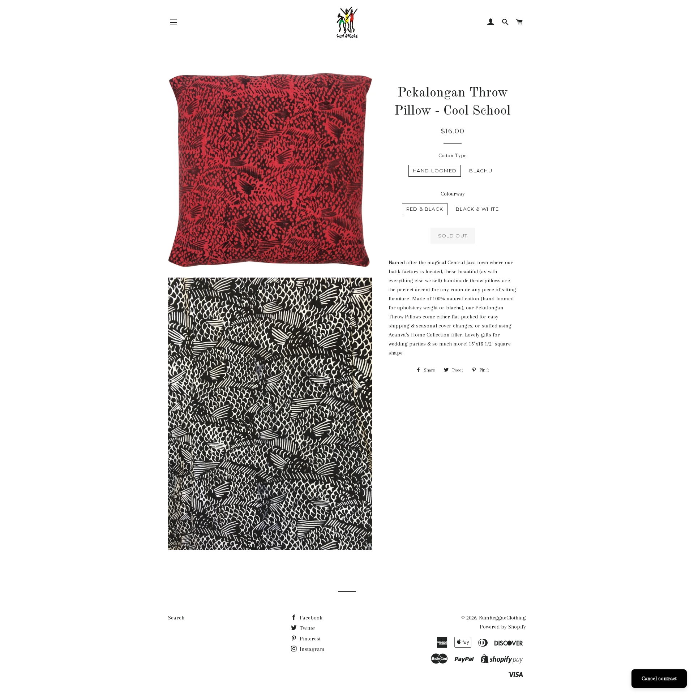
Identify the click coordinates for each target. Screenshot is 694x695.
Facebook (310, 617)
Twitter (307, 628)
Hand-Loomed (435, 170)
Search (176, 617)
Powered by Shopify (503, 626)
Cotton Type (452, 155)
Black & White (477, 209)
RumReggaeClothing (502, 617)
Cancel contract (659, 678)
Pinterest (309, 638)
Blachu (480, 170)
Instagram (311, 649)
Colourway (453, 193)
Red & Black (424, 209)
